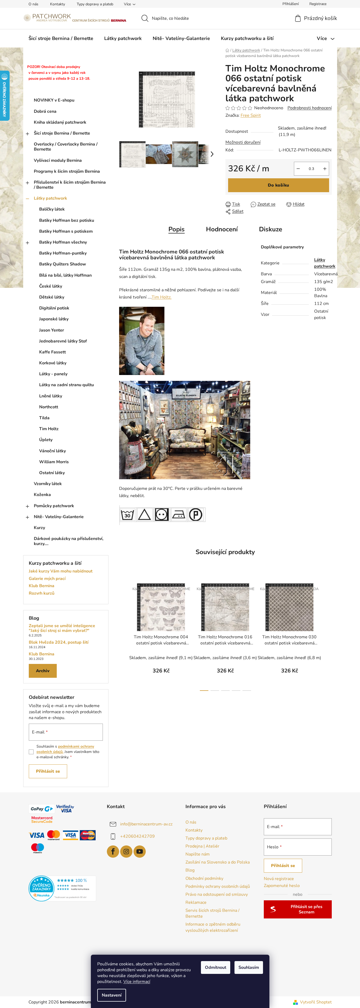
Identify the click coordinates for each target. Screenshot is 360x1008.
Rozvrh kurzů (41, 593)
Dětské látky (51, 297)
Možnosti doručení (243, 142)
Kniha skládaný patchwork (60, 122)
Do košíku (278, 185)
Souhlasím (248, 967)
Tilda (44, 418)
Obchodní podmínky (204, 878)
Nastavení (112, 995)
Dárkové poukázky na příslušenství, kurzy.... (68, 541)
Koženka (42, 495)
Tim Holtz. (162, 297)
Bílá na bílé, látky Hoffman (65, 275)
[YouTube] (140, 851)
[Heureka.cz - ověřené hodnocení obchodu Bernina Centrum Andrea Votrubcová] (62, 888)
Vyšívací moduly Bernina (58, 160)
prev (123, 635)
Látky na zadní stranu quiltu (66, 385)
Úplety (45, 440)
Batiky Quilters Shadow (62, 264)
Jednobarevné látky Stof (63, 341)
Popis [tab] (176, 229)
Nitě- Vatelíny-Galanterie (59, 517)
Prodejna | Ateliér (202, 846)
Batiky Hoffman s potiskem (66, 231)
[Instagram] (126, 851)
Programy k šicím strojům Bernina (67, 171)
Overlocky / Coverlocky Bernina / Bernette (66, 146)
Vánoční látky (52, 451)
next (327, 635)
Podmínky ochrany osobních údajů (217, 886)
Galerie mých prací (47, 578)
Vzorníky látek (48, 484)
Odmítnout (215, 967)
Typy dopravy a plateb (95, 4)
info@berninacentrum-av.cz (146, 824)
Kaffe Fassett (52, 352)
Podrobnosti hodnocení (310, 108)
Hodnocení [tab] (222, 229)
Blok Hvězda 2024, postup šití (58, 642)
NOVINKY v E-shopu (54, 100)
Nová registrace (279, 879)
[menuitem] (61, 38)
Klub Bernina (41, 586)
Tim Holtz (49, 429)
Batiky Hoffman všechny (63, 242)
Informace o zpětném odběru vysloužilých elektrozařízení (212, 927)
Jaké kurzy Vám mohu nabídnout (60, 571)
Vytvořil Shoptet (316, 1002)
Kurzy (39, 528)
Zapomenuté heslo (282, 886)
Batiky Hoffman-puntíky (63, 253)
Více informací (136, 982)
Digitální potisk (54, 308)
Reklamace (196, 902)
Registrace (317, 3)
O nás (33, 4)
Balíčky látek (52, 209)
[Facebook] (113, 851)
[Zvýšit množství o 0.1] (325, 168)
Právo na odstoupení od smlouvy (216, 894)
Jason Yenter (51, 330)
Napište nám (197, 854)
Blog (190, 870)
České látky (50, 286)
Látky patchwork (50, 198)
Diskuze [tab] (270, 229)
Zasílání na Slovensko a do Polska (217, 862)
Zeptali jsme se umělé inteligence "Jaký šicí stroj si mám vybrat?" (62, 628)
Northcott (48, 407)
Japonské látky (53, 319)
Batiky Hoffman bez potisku (66, 220)
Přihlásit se (48, 771)
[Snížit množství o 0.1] (298, 168)
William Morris (54, 462)
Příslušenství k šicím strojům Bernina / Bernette (70, 184)
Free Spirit (251, 115)
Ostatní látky (52, 473)
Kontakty (57, 4)
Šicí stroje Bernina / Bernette (62, 133)
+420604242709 (137, 836)
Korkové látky (52, 363)
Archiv (43, 671)
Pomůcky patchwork (54, 506)
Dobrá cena (45, 111)
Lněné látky (50, 396)
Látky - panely (53, 374)
